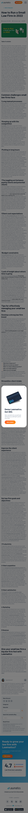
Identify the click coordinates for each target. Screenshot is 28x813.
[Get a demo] (10, 422)
